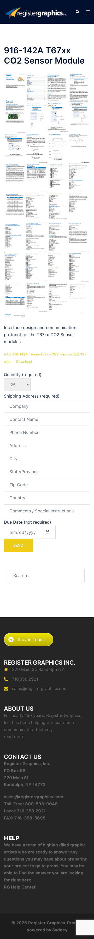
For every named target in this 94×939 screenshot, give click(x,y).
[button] (77, 12)
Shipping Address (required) (32, 396)
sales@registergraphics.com (40, 688)
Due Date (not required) (27, 522)
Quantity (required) (23, 374)
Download (24, 362)
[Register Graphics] (35, 11)
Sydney (59, 929)
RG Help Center (20, 887)
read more (14, 736)
